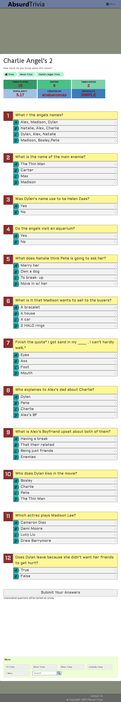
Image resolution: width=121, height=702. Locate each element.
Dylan (26, 397)
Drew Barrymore (36, 541)
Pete (25, 403)
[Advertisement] (60, 30)
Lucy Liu (28, 534)
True (25, 570)
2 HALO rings (33, 325)
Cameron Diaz (33, 522)
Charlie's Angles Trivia (49, 74)
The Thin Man (33, 164)
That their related (37, 445)
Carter (27, 170)
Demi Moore (32, 528)
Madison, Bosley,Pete (40, 140)
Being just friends (37, 451)
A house (28, 313)
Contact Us (97, 696)
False (25, 576)
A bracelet (30, 307)
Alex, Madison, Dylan (39, 122)
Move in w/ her (34, 284)
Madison (28, 182)
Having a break (34, 439)
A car (26, 319)
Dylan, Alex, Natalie (38, 134)
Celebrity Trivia (96, 667)
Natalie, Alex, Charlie (40, 128)
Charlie (27, 409)
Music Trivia (66, 667)
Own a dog (30, 271)
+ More (9, 673)
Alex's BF (29, 415)
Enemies (28, 457)
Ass (24, 361)
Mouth (26, 373)
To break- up (32, 278)
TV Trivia (10, 667)
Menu (112, 4)
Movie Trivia (26, 74)
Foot (25, 367)
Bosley (26, 480)
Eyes (25, 355)
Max (24, 176)
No (23, 212)
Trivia (11, 74)
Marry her (30, 265)
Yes (24, 206)
